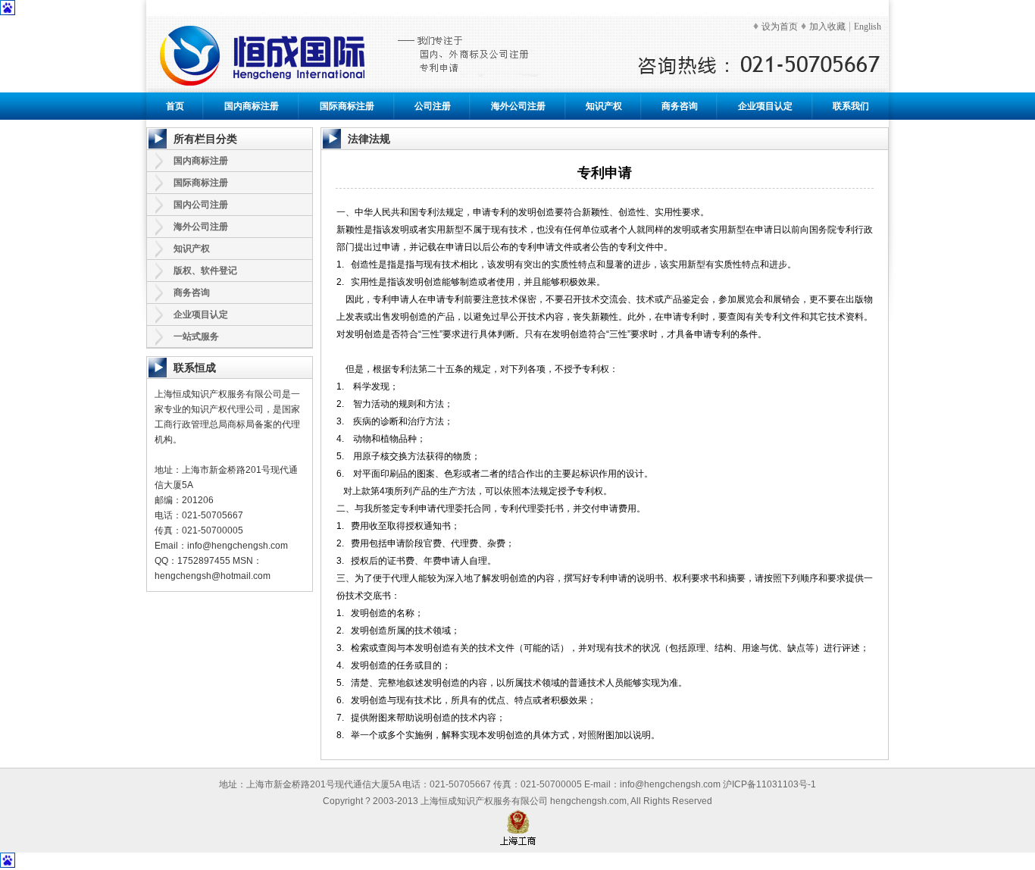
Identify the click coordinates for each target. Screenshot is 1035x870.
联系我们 (851, 106)
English (867, 26)
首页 (175, 106)
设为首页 (779, 26)
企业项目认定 (765, 106)
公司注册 (432, 106)
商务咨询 (679, 106)
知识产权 (604, 106)
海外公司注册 (518, 106)
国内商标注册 (251, 106)
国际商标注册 (347, 106)
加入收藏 (827, 26)
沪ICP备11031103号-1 (769, 784)
